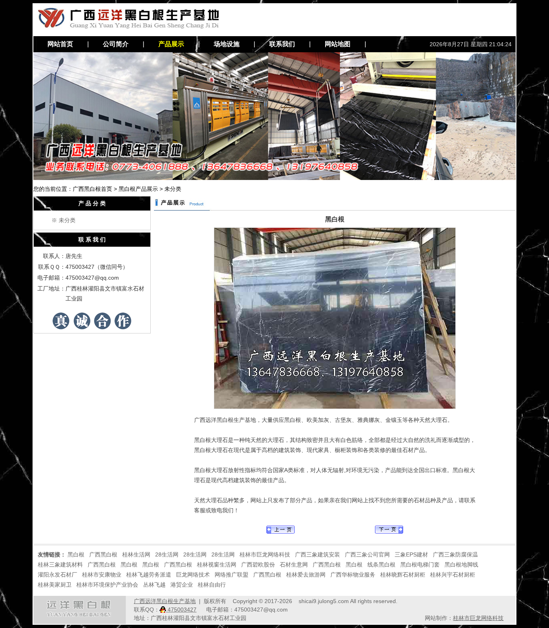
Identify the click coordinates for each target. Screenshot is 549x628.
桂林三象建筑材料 (60, 564)
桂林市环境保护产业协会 (107, 584)
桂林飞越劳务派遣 (148, 574)
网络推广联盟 (231, 574)
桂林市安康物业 (101, 574)
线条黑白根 (381, 564)
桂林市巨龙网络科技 (265, 554)
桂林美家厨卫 (55, 584)
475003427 (181, 609)
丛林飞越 (154, 584)
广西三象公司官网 (367, 554)
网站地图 (337, 44)
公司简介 (116, 44)
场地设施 (227, 44)
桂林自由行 (212, 584)
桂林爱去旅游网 (306, 574)
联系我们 (282, 44)
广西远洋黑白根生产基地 (165, 601)
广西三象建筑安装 (317, 554)
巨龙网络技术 (193, 574)
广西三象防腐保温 (455, 554)
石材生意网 (294, 564)
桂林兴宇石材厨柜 (452, 574)
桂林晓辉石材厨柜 (402, 574)
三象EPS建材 (411, 554)
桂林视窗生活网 (216, 564)
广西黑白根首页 (92, 189)
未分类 (67, 220)
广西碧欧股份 (258, 564)
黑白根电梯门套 (420, 564)
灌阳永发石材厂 (57, 574)
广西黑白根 (103, 554)
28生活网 (166, 554)
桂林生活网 (136, 554)
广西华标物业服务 (352, 574)
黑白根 (76, 554)
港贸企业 (181, 584)
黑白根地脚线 (461, 564)
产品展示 (171, 44)
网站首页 (60, 44)
